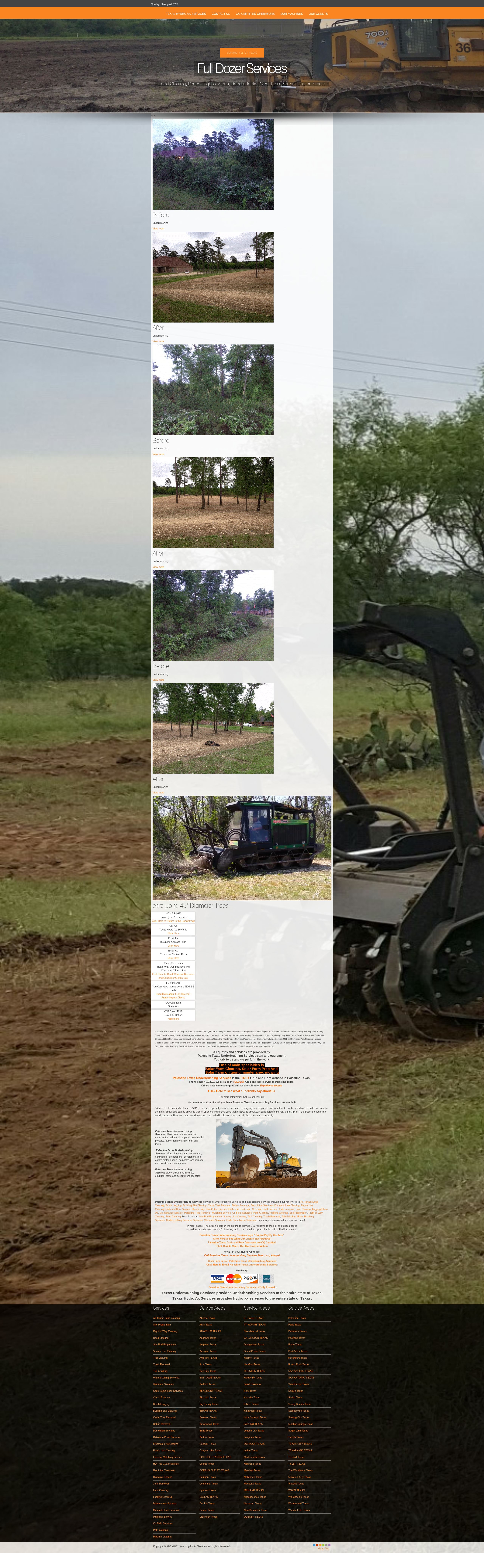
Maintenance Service (171, 1212)
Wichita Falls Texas (299, 1510)
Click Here (173, 933)
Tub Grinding (289, 1216)
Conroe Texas (207, 1463)
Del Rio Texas (207, 1503)
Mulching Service (162, 1516)
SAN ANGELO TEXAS (300, 1371)
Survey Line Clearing (234, 1216)
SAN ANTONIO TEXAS (301, 1377)
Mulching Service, (222, 1212)
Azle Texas (205, 1364)
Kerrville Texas (252, 1397)
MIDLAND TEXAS (254, 1490)
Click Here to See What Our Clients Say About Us (242, 1238)
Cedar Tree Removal (219, 1205)
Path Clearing (260, 1212)
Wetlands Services (214, 1220)
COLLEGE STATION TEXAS (215, 1457)
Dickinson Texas (208, 1516)
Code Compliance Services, (242, 1220)
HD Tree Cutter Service (166, 1463)
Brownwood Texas (209, 1424)
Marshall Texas (252, 1470)
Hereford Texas (252, 1364)
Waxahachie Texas (298, 1496)
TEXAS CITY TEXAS (300, 1443)
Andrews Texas (207, 1337)
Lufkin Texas (251, 1450)
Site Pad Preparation (210, 1216)
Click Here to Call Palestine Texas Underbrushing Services (242, 1261)
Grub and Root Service (177, 1209)
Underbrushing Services (166, 1377)
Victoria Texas (296, 1483)
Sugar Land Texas (298, 1430)
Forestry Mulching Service (167, 1457)
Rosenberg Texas (297, 1357)
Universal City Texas (299, 1477)
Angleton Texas (207, 1344)
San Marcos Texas (298, 1384)
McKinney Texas (253, 1477)
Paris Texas (294, 1324)
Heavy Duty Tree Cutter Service (209, 1209)
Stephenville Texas (298, 1410)
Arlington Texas (207, 1351)
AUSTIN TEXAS (208, 1357)
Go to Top (323, 1548)
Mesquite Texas (252, 1483)
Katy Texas (250, 1390)
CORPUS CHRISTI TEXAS (214, 1470)
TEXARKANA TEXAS (300, 1450)
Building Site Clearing (194, 1205)
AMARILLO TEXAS (210, 1331)
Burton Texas (206, 1437)
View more (158, 228)
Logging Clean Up (162, 1496)
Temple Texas (296, 1437)
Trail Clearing (254, 1216)
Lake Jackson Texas (255, 1417)
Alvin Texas (205, 1324)
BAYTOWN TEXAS (210, 1377)
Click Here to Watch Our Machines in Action (242, 1246)
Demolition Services (262, 1205)
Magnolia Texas (252, 1463)
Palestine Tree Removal (197, 1212)
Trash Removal (271, 1216)
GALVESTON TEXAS (256, 1337)
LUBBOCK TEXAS (254, 1443)
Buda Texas (206, 1430)
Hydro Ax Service (162, 1477)
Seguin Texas (295, 1390)
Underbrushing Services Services (184, 1220)
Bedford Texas (207, 1384)
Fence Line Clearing (164, 1450)
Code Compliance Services (168, 1390)
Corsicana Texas (208, 1483)
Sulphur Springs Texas (300, 1424)
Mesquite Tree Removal (166, 1510)
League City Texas (254, 1430)
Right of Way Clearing (165, 1331)
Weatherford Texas (298, 1503)
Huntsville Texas (253, 1377)
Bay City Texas (207, 1371)
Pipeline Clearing (279, 1212)
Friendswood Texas (254, 1331)
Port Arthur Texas (297, 1351)
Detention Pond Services (166, 1437)
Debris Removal (240, 1205)
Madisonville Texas (254, 1457)
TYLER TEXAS (296, 1463)
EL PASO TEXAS (254, 1318)
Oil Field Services (242, 1212)
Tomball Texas (296, 1457)
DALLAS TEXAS (208, 1496)
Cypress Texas (207, 1490)
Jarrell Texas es (252, 1384)
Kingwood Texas (253, 1410)
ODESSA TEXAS (253, 1516)
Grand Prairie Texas (255, 1351)
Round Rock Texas (298, 1364)
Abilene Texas (207, 1318)
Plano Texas (295, 1344)
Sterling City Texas (298, 1417)
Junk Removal (286, 1209)
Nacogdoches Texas (255, 1496)
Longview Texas (252, 1437)
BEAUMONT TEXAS (211, 1390)
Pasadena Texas (297, 1331)
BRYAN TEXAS (208, 1410)
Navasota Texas (253, 1503)
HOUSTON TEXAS (254, 1371)
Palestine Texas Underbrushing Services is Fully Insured (242, 1287)
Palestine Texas (297, 1318)
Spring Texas (295, 1397)
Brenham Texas (208, 1417)
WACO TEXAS (296, 1490)
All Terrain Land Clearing (166, 1318)
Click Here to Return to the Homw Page (173, 920)
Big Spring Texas (208, 1404)
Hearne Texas (251, 1357)
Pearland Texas (296, 1337)
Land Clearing (303, 1209)
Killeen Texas (251, 1404)
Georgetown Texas (254, 1344)
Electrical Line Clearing (165, 1443)
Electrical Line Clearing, (287, 1205)
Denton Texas (207, 1510)
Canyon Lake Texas (210, 1450)
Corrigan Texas (207, 1477)
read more (173, 1018)
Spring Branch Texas (299, 1404)
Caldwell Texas (207, 1443)
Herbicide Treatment (239, 1209)
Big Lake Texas (207, 1397)
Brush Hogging (173, 1205)
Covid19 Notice (161, 1397)
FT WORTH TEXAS (255, 1324)
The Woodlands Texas (300, 1470)
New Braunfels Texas (255, 1510)
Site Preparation (298, 1212)
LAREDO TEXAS (253, 1424)
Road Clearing (173, 1216)
